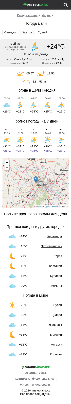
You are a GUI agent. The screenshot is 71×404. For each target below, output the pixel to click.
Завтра (27, 32)
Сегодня (10, 32)
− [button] (7, 168)
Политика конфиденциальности (35, 378)
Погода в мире (27, 15)
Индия (46, 15)
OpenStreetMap (51, 206)
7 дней (42, 32)
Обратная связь (36, 372)
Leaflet (39, 206)
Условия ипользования (36, 384)
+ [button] (7, 163)
